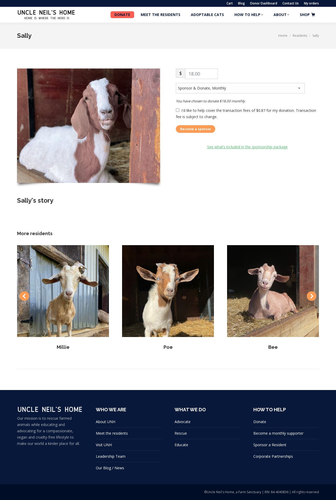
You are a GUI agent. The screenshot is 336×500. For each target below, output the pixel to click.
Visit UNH (104, 444)
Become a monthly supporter (278, 433)
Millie (63, 347)
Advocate (183, 421)
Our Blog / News (110, 467)
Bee (273, 347)
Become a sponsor (195, 129)
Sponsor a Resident (269, 444)
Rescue (181, 433)
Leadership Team (110, 456)
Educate (181, 444)
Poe (168, 347)
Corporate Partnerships (273, 456)
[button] (24, 296)
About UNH (105, 421)
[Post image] (63, 291)
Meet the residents (112, 433)
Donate (259, 421)
